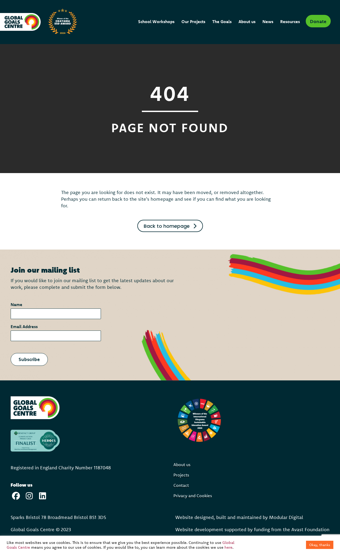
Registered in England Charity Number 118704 (59, 468)
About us (181, 464)
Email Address (26, 326)
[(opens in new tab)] (35, 407)
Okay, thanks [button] (319, 545)
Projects (181, 475)
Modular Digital (286, 517)
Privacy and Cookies (192, 495)
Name (18, 304)
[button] (318, 21)
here (228, 547)
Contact (181, 485)
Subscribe (29, 359)
